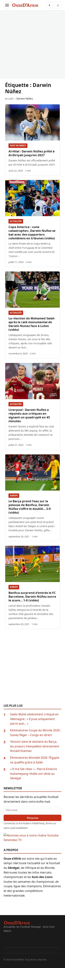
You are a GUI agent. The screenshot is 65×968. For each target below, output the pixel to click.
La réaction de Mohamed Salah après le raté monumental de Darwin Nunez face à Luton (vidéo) (31, 324)
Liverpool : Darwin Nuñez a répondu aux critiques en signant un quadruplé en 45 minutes (29, 415)
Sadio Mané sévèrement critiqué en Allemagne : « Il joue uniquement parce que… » (34, 718)
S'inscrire (32, 817)
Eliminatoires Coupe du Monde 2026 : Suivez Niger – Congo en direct (35, 732)
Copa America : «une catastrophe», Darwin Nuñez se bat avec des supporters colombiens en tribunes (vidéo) (31, 232)
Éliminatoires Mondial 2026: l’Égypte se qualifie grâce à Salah (34, 760)
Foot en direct (18, 145)
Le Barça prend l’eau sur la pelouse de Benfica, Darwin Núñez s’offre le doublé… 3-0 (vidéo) (29, 507)
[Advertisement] (32, 44)
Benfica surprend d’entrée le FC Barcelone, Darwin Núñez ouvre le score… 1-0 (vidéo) (32, 596)
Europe (14, 495)
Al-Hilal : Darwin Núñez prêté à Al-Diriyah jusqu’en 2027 (31, 153)
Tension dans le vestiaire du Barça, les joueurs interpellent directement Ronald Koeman (34, 746)
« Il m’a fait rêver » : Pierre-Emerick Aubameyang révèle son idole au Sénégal (33, 773)
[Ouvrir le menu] (7, 5)
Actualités (16, 221)
